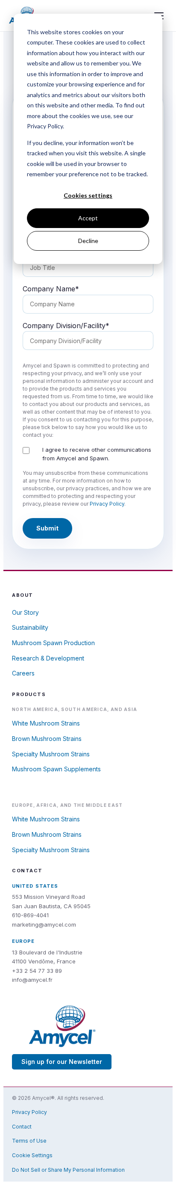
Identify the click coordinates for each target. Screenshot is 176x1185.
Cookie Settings (32, 1155)
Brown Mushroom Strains (47, 738)
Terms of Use (29, 1141)
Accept (88, 218)
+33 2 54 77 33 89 (37, 970)
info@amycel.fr (32, 979)
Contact (22, 1126)
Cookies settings (88, 195)
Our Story (25, 612)
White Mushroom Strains (46, 723)
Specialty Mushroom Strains (51, 754)
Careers (23, 673)
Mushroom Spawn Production (53, 642)
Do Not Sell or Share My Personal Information (68, 1170)
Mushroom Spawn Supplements (56, 769)
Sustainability (30, 627)
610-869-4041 (30, 915)
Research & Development (48, 658)
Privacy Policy (107, 504)
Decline (88, 240)
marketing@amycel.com (44, 924)
